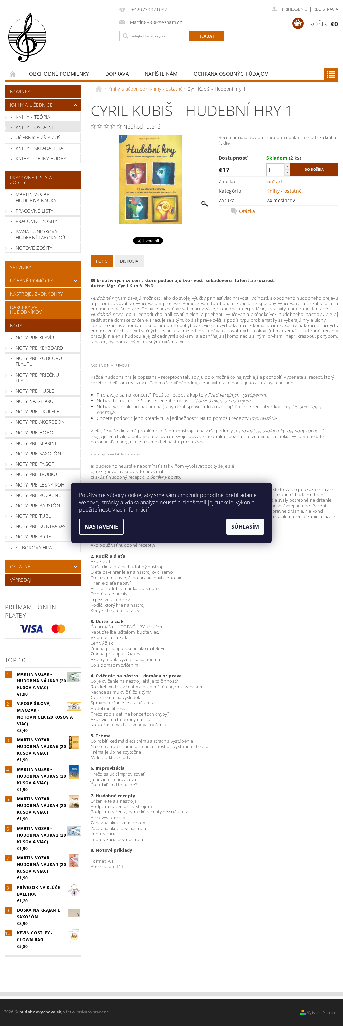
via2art (274, 181)
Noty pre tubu (34, 516)
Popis (102, 261)
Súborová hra (34, 547)
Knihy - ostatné (35, 127)
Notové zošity (34, 248)
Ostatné (20, 566)
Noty (16, 325)
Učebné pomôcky (31, 280)
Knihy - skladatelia (39, 148)
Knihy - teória (33, 117)
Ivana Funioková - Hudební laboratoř (40, 234)
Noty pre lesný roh (40, 484)
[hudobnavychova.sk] (60, 42)
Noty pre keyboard (39, 348)
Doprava (117, 73)
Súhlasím (245, 526)
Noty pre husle (35, 391)
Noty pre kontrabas (41, 526)
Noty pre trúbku (36, 474)
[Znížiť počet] (287, 172)
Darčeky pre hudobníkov (26, 309)
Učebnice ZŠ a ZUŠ (38, 137)
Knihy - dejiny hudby (41, 158)
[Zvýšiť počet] (287, 166)
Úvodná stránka (13, 74)
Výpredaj (20, 580)
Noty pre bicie (33, 536)
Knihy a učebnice (31, 105)
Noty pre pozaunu (39, 495)
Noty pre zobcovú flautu (39, 361)
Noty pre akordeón (40, 422)
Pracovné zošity (36, 221)
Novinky (20, 91)
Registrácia (325, 9)
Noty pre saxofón (38, 453)
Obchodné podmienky (59, 73)
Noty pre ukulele (37, 411)
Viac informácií (130, 509)
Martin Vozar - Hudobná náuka (36, 197)
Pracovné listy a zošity (31, 179)
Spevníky (20, 267)
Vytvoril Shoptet (322, 1012)
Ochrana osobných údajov (231, 73)
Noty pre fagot (35, 464)
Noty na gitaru (34, 401)
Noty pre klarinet (38, 443)
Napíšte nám (161, 73)
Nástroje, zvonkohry (36, 294)
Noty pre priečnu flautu (37, 378)
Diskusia (129, 261)
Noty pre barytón (38, 505)
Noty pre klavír (35, 337)
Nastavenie (101, 526)
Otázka (247, 211)
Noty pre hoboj (35, 432)
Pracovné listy (34, 211)
